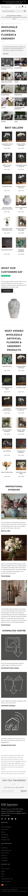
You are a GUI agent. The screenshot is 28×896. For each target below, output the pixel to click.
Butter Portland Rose (7, 472)
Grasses (3, 107)
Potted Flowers (5, 94)
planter (17, 763)
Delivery (3, 832)
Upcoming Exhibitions (6, 827)
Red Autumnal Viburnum (21, 451)
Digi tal (25, 891)
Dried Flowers (18, 67)
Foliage (16, 81)
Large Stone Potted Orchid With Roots (7, 229)
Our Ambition (4, 848)
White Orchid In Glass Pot (21, 187)
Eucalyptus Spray (7, 186)
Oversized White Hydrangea (21, 144)
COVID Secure (15, 891)
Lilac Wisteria (7, 451)
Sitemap (9, 891)
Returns (3, 873)
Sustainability (4, 860)
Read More (5, 53)
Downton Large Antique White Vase (7, 208)
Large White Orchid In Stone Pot (6, 144)
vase (12, 763)
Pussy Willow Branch (7, 250)
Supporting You (5, 837)
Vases (16, 121)
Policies (4, 891)
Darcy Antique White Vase (21, 208)
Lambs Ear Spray (7, 366)
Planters (3, 121)
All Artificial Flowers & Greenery (7, 68)
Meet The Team (5, 853)
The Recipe (18, 761)
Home (2, 23)
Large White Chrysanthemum (7, 409)
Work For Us (4, 855)
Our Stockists (4, 858)
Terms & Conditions (6, 881)
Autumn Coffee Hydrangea (21, 430)
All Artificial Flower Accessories (19, 108)
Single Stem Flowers (6, 81)
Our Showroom (5, 829)
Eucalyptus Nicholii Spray (7, 388)
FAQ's (2, 876)
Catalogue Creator (5, 839)
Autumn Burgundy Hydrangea (21, 229)
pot (10, 763)
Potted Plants (18, 94)
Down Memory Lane (6, 850)
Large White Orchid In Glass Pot (21, 166)
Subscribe (23, 791)
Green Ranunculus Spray (21, 473)
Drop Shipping (4, 834)
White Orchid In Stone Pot (7, 166)
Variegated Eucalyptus (21, 250)
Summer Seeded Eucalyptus (6, 430)
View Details (7, 290)
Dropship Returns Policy (7, 878)
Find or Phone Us (5, 868)
